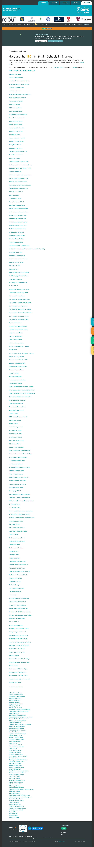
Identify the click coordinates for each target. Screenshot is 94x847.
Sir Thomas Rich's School (16, 464)
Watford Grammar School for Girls (18, 638)
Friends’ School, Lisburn (15, 735)
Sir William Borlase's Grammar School (19, 467)
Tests (24, 24)
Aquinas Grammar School (16, 695)
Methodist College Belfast (16, 754)
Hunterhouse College (14, 741)
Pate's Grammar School (15, 376)
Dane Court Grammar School (17, 205)
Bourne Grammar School (16, 131)
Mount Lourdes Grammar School (18, 756)
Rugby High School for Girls (16, 440)
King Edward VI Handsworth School (18, 316)
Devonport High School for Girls (17, 218)
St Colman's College (14, 776)
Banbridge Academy (14, 702)
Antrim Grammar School (15, 693)
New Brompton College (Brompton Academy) (21, 353)
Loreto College (13, 748)
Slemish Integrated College (16, 774)
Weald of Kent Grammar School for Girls (20, 642)
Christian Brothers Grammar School (18, 719)
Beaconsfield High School (16, 101)
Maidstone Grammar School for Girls (19, 346)
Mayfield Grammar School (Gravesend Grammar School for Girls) (27, 249)
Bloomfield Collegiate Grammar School (19, 709)
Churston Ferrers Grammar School (18, 178)
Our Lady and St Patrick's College (18, 760)
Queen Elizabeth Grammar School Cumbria (21, 386)
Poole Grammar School (15, 383)
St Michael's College (14, 791)
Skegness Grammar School (16, 470)
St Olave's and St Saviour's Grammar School (21, 501)
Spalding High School (15, 491)
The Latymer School (14, 558)
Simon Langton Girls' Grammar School (20, 450)
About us (16, 841)
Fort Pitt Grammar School (16, 242)
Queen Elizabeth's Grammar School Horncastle (22, 393)
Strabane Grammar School (16, 800)
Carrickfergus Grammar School (17, 715)
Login (63, 828)
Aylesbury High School (15, 91)
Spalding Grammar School (16, 487)
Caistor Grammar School (15, 148)
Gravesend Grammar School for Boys (19, 245)
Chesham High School (15, 171)
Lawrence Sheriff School (15, 336)
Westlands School (14, 655)
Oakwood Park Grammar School (18, 366)
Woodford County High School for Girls (19, 679)
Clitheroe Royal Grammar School (18, 182)
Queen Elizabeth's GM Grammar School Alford (21, 390)
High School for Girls (14, 265)
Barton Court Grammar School (17, 98)
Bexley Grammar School (15, 111)
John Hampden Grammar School (18, 282)
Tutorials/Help (44, 24)
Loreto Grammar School (15, 339)
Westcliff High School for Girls (17, 652)
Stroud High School (14, 524)
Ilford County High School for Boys (18, 276)
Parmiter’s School (13, 373)
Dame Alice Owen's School (16, 202)
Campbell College (14, 713)
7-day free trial (18, 24)
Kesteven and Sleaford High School (18, 292)
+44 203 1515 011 (61, 841)
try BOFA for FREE (41, 41)
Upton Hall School (14, 622)
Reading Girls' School (15, 420)
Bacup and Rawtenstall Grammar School (20, 94)
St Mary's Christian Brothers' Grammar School (21, 789)
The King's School (14, 554)
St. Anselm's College (14, 507)
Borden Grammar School (16, 121)
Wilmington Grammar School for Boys (19, 659)
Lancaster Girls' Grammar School (18, 326)
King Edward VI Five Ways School (18, 306)
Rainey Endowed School (15, 765)
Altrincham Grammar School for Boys (19, 81)
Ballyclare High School (15, 698)
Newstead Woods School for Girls (18, 360)
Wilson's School (13, 665)
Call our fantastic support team (77, 24)
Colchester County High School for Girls (20, 185)
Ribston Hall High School (16, 427)
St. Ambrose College (14, 504)
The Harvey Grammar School (17, 538)
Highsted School (13, 269)
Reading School (13, 423)
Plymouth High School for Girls (17, 380)
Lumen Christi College (15, 752)
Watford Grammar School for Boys (18, 635)
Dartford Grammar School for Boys (18, 208)
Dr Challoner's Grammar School (17, 229)
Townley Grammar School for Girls (18, 608)
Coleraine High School (15, 722)
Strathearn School (14, 802)
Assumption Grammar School (17, 696)
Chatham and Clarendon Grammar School (20, 165)
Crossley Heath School (15, 198)
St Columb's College (14, 778)
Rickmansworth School (15, 430)
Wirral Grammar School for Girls (17, 672)
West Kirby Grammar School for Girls (19, 645)
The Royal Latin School (15, 578)
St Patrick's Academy (14, 793)
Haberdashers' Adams (15, 74)
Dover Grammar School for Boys (18, 222)
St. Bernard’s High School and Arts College (21, 511)
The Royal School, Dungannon (17, 808)
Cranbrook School (14, 195)
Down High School (14, 732)
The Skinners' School (14, 581)
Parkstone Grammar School (16, 370)
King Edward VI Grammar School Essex (20, 309)
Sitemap (33, 841)
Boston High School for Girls (16, 128)
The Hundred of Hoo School (16, 548)
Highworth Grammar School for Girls (19, 272)
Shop (33, 24)
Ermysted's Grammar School (17, 235)
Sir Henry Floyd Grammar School (18, 457)
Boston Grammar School (15, 124)
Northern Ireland (59, 67)
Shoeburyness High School (16, 447)
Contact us (11, 841)
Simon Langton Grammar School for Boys (20, 454)
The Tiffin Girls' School (15, 591)
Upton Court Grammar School (17, 618)
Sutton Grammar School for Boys (18, 531)
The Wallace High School (16, 810)
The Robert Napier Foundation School (19, 571)
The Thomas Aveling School (16, 588)
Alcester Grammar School (16, 77)
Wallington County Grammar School (18, 628)
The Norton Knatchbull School (17, 568)
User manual (63, 832)
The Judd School (13, 551)
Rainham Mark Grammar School (18, 417)
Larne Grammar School (15, 745)
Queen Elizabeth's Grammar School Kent (20, 397)
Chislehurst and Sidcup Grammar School (20, 175)
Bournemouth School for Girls (17, 138)
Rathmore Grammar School (16, 767)
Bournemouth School (14, 134)
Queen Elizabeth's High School (17, 400)
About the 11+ (27, 836)
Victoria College (13, 813)
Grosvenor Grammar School (16, 739)
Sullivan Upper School (15, 804)
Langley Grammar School (16, 333)
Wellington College (14, 817)
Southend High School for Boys (17, 481)
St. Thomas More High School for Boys (19, 514)
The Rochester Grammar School (18, 575)
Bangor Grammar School (16, 704)
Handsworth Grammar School (17, 255)
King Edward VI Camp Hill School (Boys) (20, 302)
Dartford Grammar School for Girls (18, 212)
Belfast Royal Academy (15, 708)
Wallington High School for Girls (17, 632)
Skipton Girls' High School (16, 474)
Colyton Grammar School (16, 192)
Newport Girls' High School (16, 356)
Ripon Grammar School (15, 433)
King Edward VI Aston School (17, 296)
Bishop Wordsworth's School (16, 118)
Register (49, 28)
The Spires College (14, 585)
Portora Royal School (15, 763)
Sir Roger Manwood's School (17, 460)
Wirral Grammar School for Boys (18, 669)
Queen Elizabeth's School (16, 403)
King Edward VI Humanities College (18, 319)
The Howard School (14, 544)
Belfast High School (14, 104)
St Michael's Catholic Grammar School (19, 497)
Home (5, 24)
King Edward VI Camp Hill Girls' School (19, 299)
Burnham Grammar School (16, 141)
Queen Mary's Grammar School (17, 407)
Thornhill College (13, 812)
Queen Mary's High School (16, 410)
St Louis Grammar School (16, 782)
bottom (75, 67)
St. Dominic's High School (16, 799)
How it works (10, 24)
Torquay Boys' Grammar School (17, 601)
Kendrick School (13, 286)
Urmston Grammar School (16, 625)
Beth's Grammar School (15, 108)
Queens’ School (13, 413)
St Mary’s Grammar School (16, 787)
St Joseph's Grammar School (17, 780)
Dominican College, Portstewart (17, 730)
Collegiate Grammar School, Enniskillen (20, 724)
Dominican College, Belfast (16, 728)
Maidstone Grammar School (16, 343)
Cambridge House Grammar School (18, 711)
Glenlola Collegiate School (16, 737)
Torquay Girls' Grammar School (17, 605)
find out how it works (55, 41)
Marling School (13, 349)
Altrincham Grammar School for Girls (19, 84)
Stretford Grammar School (16, 521)
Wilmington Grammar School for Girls (19, 662)
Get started (21, 836)
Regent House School (15, 769)
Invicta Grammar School (15, 279)
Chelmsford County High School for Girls (20, 168)
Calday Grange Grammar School (18, 151)
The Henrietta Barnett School (17, 541)
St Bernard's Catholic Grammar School (19, 494)
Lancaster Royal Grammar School (18, 329)
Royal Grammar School (15, 437)
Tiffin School (12, 595)
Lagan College (13, 743)
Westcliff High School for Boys (17, 649)
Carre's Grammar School (15, 155)
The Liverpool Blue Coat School (17, 561)
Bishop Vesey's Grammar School (18, 114)
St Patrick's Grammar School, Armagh (19, 795)
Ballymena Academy (14, 700)
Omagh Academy (13, 758)
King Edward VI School (15, 323)
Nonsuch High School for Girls (17, 363)
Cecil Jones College (14, 158)
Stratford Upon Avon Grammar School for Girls (21, 517)
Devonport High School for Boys (17, 215)
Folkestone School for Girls (16, 239)
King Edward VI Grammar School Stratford (20, 313)
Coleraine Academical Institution (17, 721)
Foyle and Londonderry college (17, 734)
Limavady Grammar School (16, 747)
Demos (38, 24)
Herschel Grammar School (16, 262)
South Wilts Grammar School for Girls (19, 477)
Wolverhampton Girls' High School (18, 675)
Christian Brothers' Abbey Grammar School (20, 717)
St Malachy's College (14, 786)
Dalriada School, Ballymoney (17, 726)
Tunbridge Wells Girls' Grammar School (19, 612)
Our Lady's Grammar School (16, 761)
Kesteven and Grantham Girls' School (19, 289)
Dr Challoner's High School (16, 232)
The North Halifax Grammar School (18, 565)
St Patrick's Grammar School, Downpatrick (20, 797)
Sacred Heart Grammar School (17, 773)
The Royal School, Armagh (16, 806)
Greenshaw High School (15, 252)
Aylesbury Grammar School (16, 87)
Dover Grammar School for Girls (17, 225)
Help (62, 834)
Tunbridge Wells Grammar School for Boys (20, 615)
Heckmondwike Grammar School (18, 259)
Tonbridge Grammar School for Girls (19, 598)
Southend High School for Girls (17, 484)
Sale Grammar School (15, 444)
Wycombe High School (15, 682)
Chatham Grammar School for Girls (18, 161)
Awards (28, 24)
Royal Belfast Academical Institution (18, 771)
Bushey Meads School (15, 145)
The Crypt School (13, 534)
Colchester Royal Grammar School (18, 188)
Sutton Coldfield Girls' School (17, 528)
